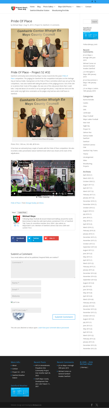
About (14, 212)
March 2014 (87, 299)
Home (32, 7)
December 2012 (88, 345)
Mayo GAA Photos (64, 7)
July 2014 (86, 286)
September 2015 (89, 247)
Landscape (87, 113)
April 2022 (86, 175)
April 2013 (86, 332)
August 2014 (87, 283)
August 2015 (87, 250)
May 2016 (86, 221)
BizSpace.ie (37, 405)
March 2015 (87, 263)
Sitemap (84, 367)
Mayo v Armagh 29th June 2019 (89, 57)
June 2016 (86, 217)
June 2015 (86, 254)
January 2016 (87, 234)
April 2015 (86, 260)
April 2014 (86, 296)
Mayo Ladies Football (90, 119)
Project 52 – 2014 (18, 372)
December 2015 (88, 237)
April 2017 (86, 188)
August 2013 (87, 319)
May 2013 (86, 329)
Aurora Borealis (88, 100)
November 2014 (88, 276)
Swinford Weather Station (39, 11)
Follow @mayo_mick (90, 44)
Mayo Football (88, 116)
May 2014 (86, 293)
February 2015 (88, 267)
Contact (88, 7)
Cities (85, 106)
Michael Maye (17, 25)
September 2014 (89, 280)
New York (86, 123)
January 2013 (87, 342)
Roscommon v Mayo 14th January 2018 (90, 82)
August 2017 (87, 185)
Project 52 (38, 25)
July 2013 (86, 322)
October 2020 (88, 181)
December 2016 (88, 201)
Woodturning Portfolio (60, 11)
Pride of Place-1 (16, 203)
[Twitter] (18, 225)
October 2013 (88, 316)
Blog (38, 7)
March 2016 (87, 227)
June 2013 (86, 326)
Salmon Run (87, 132)
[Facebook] (15, 225)
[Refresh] (19, 321)
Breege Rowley (31, 203)
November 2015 (88, 240)
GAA (84, 109)
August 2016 (87, 211)
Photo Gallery (48, 7)
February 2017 (88, 195)
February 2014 (88, 303)
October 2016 (88, 208)
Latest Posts (22, 212)
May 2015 (86, 257)
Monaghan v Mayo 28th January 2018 (89, 74)
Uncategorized (88, 157)
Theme (85, 154)
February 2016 (88, 231)
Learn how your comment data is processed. (53, 328)
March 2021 (87, 178)
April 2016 (86, 224)
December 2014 (88, 273)
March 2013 (87, 335)
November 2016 (88, 204)
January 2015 (87, 270)
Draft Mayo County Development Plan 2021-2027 (42, 381)
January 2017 (87, 198)
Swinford (46, 25)
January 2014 (87, 306)
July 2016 (86, 214)
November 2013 (88, 312)
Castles (85, 103)
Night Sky (86, 126)
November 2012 (88, 348)
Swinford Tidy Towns (90, 151)
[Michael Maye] (16, 222)
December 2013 (88, 309)
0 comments (55, 25)
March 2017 (87, 191)
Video (78, 7)
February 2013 (88, 339)
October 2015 (88, 244)
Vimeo (41, 203)
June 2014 (86, 290)
